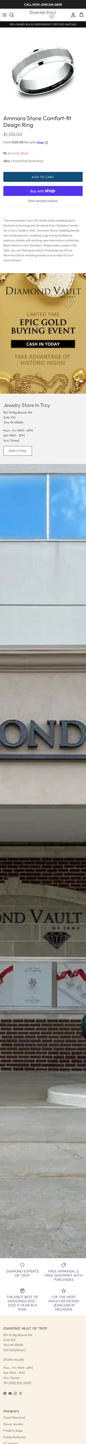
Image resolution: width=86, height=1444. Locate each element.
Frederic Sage (13, 1430)
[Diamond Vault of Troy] (43, 15)
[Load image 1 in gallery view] (43, 70)
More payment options (43, 200)
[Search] (13, 14)
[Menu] (4, 14)
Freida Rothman (14, 1437)
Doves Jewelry (13, 1424)
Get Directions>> (14, 1350)
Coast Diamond (14, 1417)
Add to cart (43, 177)
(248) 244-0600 (20, 1383)
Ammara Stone (18, 153)
